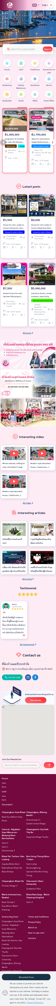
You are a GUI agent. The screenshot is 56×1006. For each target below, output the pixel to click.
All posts (27, 333)
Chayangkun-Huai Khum (13, 812)
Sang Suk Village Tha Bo (37, 836)
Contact (32, 938)
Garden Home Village (36, 823)
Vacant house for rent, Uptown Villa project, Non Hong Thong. (13, 295)
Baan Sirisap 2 (8, 902)
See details (35, 700)
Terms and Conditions (38, 916)
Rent (4, 786)
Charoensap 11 (33, 819)
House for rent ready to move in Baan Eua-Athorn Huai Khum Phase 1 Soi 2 (42, 226)
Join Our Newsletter (12, 759)
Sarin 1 (5, 846)
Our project (7, 804)
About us (32, 927)
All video (27, 503)
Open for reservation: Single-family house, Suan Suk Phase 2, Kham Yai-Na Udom (41, 140)
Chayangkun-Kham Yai (13, 881)
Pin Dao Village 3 (9, 885)
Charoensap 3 (8, 850)
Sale (4, 783)
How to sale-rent (36, 932)
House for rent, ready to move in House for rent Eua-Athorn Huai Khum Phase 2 (13, 226)
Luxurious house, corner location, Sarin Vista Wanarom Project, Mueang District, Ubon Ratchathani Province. (41, 295)
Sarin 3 (29, 902)
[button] (52, 28)
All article (27, 579)
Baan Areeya (7, 871)
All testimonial (27, 644)
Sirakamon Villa (33, 888)
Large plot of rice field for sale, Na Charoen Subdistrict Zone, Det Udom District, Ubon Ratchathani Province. (14, 140)
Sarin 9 (5, 842)
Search (48, 49)
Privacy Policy (34, 922)
